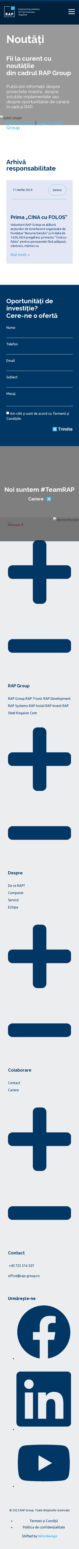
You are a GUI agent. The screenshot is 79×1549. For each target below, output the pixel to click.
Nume (10, 327)
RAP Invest (53, 706)
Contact (14, 1083)
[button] (39, 612)
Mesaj (10, 394)
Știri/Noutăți (20, 123)
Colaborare (19, 1070)
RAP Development (57, 698)
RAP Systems (18, 706)
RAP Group (18, 685)
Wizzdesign (47, 1536)
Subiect (11, 377)
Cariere (13, 1090)
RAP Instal (36, 706)
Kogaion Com (26, 713)
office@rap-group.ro (24, 1276)
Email (10, 360)
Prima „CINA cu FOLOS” (39, 217)
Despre (15, 872)
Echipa (13, 907)
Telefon (12, 344)
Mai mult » (20, 254)
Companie (15, 893)
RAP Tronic (34, 698)
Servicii (13, 900)
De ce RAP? (16, 886)
